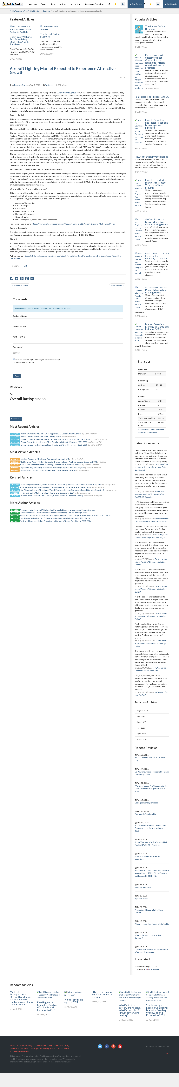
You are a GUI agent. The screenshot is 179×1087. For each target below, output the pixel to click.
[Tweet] (16, 279)
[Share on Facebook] (11, 279)
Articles (62, 4)
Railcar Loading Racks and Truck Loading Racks (41, 436)
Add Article (172, 4)
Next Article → (117, 285)
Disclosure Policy (61, 1045)
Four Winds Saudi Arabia (145, 814)
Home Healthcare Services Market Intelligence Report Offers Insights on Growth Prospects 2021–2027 (65, 515)
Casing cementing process (146, 803)
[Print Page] (121, 77)
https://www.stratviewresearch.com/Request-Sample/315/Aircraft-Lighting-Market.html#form (73, 224)
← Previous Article (20, 285)
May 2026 (141, 728)
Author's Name (20, 316)
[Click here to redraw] (17, 359)
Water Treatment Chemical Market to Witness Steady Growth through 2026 (53, 512)
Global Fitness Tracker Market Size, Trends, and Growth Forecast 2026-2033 (54, 445)
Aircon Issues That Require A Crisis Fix (152, 924)
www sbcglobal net (143, 887)
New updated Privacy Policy (43, 1048)
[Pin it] (27, 279)
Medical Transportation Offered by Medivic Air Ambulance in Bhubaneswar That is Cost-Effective (21, 998)
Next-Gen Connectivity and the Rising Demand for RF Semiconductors (50, 464)
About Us (14, 1045)
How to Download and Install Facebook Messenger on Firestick (156, 124)
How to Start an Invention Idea (151, 156)
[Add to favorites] (125, 77)
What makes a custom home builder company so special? (157, 256)
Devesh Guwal (20, 85)
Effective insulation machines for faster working (102, 994)
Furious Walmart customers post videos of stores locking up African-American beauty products (155, 61)
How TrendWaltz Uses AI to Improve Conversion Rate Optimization (152, 467)
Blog (53, 4)
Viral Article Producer (19, 1048)
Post (17, 376)
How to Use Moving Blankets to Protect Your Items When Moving (156, 184)
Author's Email (20, 326)
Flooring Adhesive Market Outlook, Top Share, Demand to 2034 (46, 493)
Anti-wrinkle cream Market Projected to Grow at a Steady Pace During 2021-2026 (55, 521)
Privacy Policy (26, 1045)
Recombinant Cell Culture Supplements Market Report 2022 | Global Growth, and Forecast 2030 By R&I (152, 873)
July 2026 (141, 716)
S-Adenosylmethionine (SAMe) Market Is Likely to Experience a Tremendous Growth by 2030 (61, 484)
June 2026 (141, 722)
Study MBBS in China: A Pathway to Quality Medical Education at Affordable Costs (55, 487)
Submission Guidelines (94, 4)
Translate (155, 969)
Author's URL (19, 337)
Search (44, 4)
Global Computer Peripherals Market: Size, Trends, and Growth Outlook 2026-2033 (57, 439)
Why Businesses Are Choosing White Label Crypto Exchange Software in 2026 (151, 789)
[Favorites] (151, 4)
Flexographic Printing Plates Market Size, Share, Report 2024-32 (48, 470)
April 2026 (141, 733)
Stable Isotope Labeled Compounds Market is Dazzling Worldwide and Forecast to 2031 (157, 1010)
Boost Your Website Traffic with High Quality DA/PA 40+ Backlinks (21, 40)
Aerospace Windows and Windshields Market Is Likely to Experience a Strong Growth (57, 510)
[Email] (32, 279)
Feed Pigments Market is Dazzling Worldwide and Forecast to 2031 (47, 1006)
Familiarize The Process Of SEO (152, 96)
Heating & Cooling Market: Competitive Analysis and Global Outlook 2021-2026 (55, 518)
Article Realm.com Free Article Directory (25, 11)
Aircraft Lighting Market (67, 92)
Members (33, 4)
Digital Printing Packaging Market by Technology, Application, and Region (52, 467)
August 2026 (142, 710)
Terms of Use (40, 1045)
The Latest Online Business (50, 35)
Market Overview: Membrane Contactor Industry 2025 (45, 459)
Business (46, 11)
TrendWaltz (152, 432)
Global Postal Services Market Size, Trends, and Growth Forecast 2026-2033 (54, 442)
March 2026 (142, 739)
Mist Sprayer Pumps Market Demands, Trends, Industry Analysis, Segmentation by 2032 (58, 462)
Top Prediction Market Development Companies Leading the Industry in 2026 (151, 828)
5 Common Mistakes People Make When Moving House (156, 290)
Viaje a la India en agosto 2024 (73, 1001)
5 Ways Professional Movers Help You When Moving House (156, 222)
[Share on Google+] (21, 279)
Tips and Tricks (141, 898)
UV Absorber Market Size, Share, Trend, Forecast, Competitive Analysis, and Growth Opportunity (63, 490)
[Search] (145, 4)
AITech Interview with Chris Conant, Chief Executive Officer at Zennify (52, 495)
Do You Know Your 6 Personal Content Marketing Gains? (151, 562)
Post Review (15, 419)
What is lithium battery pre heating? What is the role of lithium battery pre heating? (130, 1010)
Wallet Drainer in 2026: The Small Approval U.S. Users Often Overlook (51, 433)
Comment (18, 347)
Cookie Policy (63, 1048)
